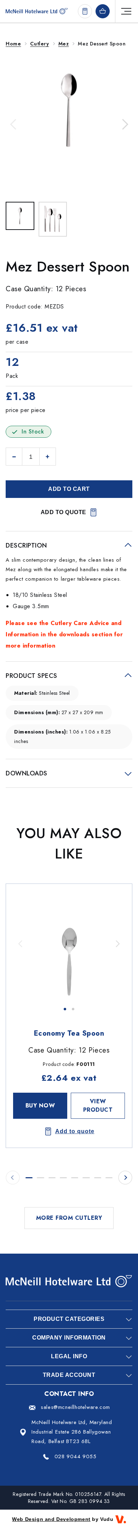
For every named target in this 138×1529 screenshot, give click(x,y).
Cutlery (39, 43)
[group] (69, 944)
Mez (63, 43)
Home (13, 43)
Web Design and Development (51, 1519)
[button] (14, 124)
